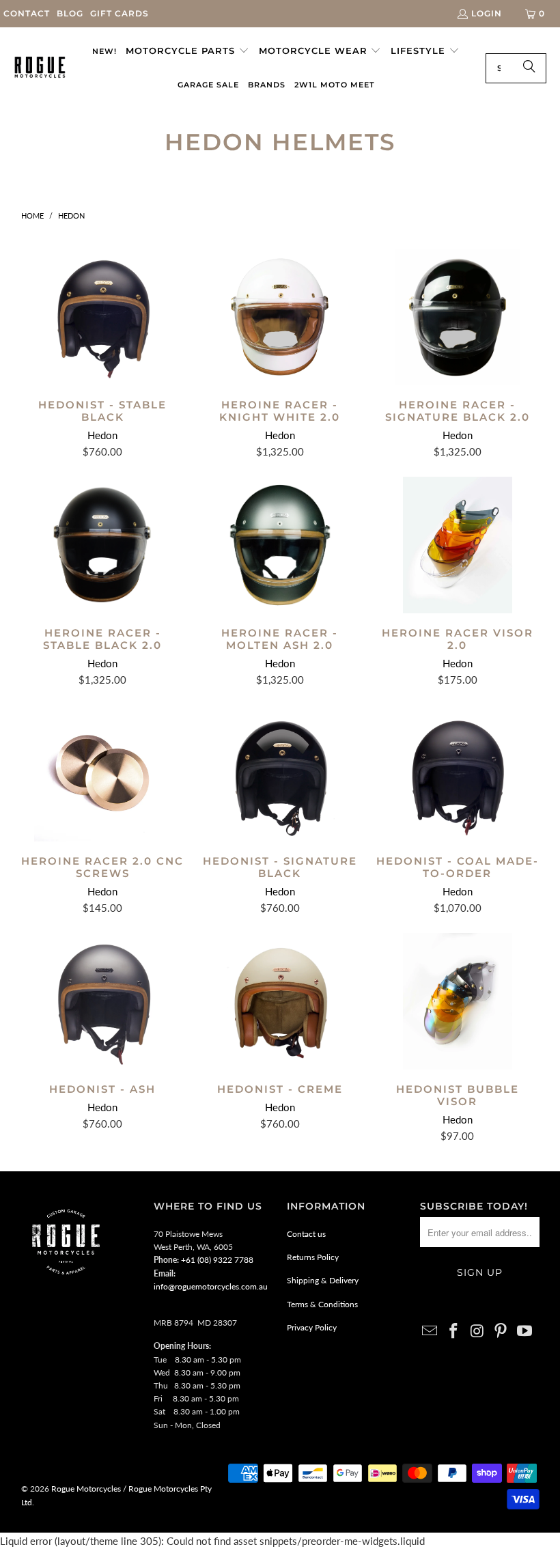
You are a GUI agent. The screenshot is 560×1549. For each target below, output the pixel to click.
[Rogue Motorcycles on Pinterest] (501, 1331)
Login (486, 13)
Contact (26, 13)
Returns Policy (313, 1257)
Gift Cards (119, 13)
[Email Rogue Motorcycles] (430, 1331)
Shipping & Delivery (323, 1280)
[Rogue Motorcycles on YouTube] (525, 1331)
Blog (70, 13)
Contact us (306, 1234)
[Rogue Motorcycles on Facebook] (453, 1331)
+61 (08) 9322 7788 (217, 1260)
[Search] (529, 68)
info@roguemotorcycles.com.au (211, 1286)
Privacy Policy (312, 1327)
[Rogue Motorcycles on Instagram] (477, 1331)
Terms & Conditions (322, 1304)
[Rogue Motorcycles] (40, 68)
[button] (187, 51)
